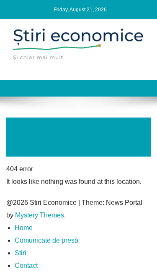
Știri (20, 252)
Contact (26, 265)
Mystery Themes (39, 215)
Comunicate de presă (46, 240)
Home (24, 227)
